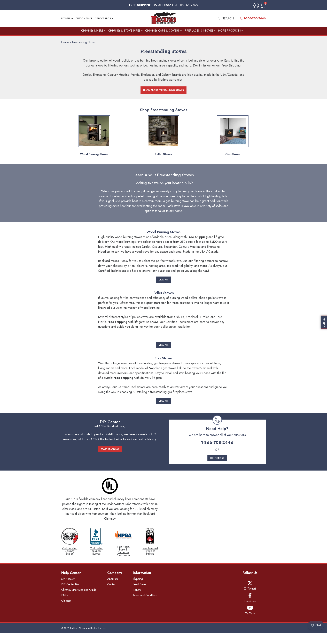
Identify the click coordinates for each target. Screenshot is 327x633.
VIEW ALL (163, 279)
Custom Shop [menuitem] (84, 18)
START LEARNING (110, 449)
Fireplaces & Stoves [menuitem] (198, 31)
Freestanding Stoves (83, 42)
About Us (112, 579)
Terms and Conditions (145, 595)
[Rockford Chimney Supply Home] (163, 18)
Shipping (138, 579)
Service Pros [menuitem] (103, 18)
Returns (137, 590)
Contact (111, 584)
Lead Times (139, 584)
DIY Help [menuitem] (66, 18)
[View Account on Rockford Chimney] (255, 6)
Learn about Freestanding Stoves (163, 90)
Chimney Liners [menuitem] (92, 31)
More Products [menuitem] (229, 31)
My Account (68, 579)
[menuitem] (253, 18)
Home (65, 42)
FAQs (64, 595)
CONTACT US (217, 458)
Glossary (66, 601)
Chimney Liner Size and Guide (78, 590)
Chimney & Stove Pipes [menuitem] (124, 31)
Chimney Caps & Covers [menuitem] (162, 31)
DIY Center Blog (70, 584)
